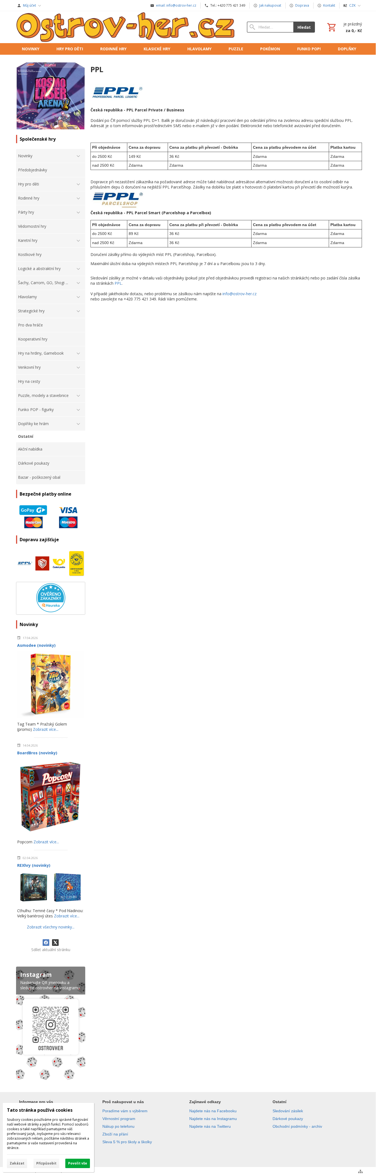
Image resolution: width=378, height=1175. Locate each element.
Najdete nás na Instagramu (213, 1118)
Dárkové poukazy (288, 1118)
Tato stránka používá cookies (40, 1110)
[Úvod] (126, 27)
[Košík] (344, 27)
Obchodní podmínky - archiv (297, 1126)
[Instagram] (50, 1024)
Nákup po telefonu (118, 1126)
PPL (118, 283)
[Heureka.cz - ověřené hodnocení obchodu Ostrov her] (50, 610)
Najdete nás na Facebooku (213, 1111)
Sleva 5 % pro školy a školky (127, 1142)
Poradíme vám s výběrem (124, 1111)
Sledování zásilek (288, 1111)
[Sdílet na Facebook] (46, 942)
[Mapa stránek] (360, 1171)
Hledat (304, 27)
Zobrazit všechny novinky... (50, 927)
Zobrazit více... (45, 729)
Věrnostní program (118, 1118)
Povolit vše (77, 1163)
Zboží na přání (115, 1134)
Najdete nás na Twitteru (210, 1126)
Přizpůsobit (46, 1163)
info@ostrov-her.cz (239, 293)
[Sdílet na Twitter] (55, 942)
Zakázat (17, 1163)
